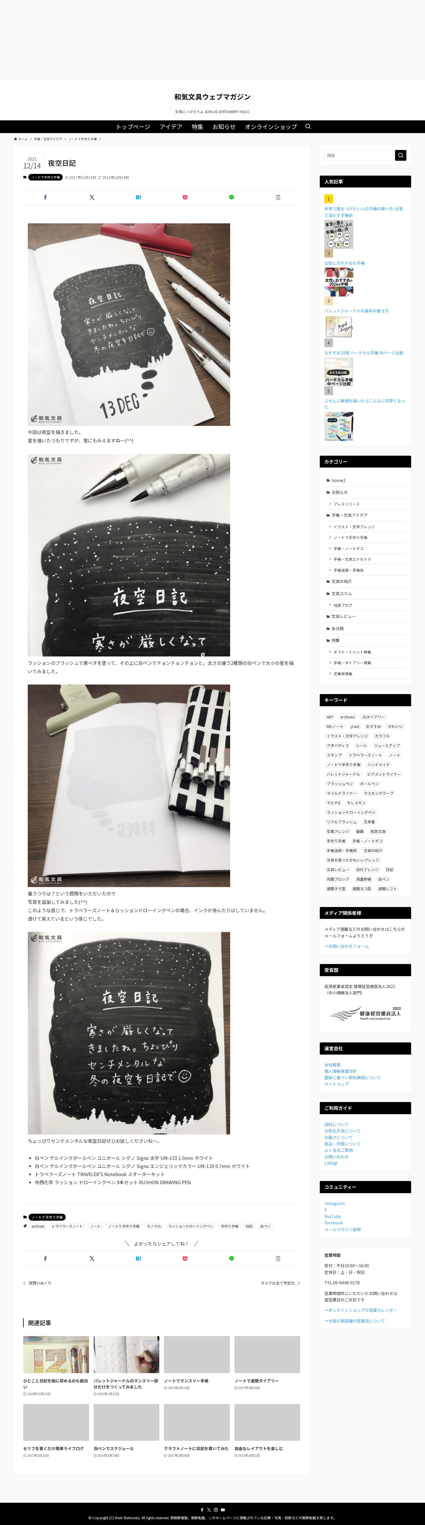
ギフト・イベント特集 (352, 652)
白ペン (265, 1226)
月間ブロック (338, 879)
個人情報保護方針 (340, 1071)
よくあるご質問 (338, 1150)
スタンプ (334, 755)
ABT (330, 717)
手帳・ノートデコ (349, 548)
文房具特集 (343, 673)
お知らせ (340, 492)
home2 (338, 480)
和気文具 (378, 831)
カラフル (382, 736)
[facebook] (202, 1510)
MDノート (335, 726)
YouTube (332, 1216)
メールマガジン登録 (342, 1229)
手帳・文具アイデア (350, 515)
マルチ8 (333, 802)
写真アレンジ (338, 831)
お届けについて (338, 1137)
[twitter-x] (209, 1510)
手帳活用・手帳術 (349, 570)
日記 (249, 1226)
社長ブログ (343, 605)
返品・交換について (342, 1144)
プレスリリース (347, 504)
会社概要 (332, 1065)
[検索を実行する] (400, 155)
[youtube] (223, 1510)
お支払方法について (342, 1131)
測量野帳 (363, 879)
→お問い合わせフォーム (346, 946)
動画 (360, 831)
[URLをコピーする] (278, 197)
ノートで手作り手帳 (45, 177)
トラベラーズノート (67, 1226)
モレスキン (356, 802)
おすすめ (373, 726)
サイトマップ (336, 1084)
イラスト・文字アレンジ (354, 526)
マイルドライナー (342, 793)
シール (361, 745)
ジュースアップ (387, 745)
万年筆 (369, 822)
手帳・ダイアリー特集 (352, 662)
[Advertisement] (212, 40)
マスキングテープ (378, 793)
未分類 (338, 628)
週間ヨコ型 (361, 888)
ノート (95, 1226)
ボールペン (369, 783)
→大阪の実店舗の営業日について (354, 1321)
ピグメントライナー (384, 774)
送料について (336, 1124)
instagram (334, 1203)
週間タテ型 (336, 888)
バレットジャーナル (343, 774)
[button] (45, 197)
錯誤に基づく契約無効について (352, 1077)
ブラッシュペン (340, 783)
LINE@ (330, 1163)
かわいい (395, 726)
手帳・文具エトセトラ (352, 559)
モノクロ (154, 1226)
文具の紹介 (342, 581)
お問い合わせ (336, 1157)
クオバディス (338, 745)
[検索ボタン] (308, 126)
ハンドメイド (378, 764)
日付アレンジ (367, 869)
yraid (354, 726)
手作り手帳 (229, 1226)
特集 (336, 640)
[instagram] (216, 1510)
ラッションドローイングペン (190, 1226)
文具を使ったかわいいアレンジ (353, 860)
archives (38, 1226)
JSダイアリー (373, 717)
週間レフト (387, 888)
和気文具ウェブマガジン (212, 96)
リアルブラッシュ (342, 822)
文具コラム (342, 593)
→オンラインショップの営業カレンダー (360, 1310)
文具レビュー (344, 616)
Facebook (333, 1223)
